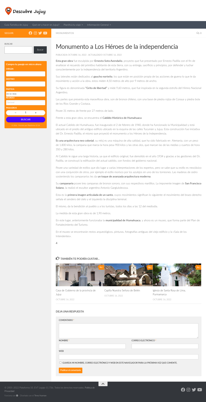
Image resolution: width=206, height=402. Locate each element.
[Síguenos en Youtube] (45, 33)
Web (61, 351)
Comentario (66, 320)
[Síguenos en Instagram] (35, 33)
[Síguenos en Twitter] (40, 33)
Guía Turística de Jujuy (16, 25)
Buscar (8, 44)
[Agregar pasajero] (35, 112)
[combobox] (25, 73)
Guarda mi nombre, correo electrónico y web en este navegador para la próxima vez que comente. (119, 363)
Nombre (64, 341)
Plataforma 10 (32, 125)
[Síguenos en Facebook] (30, 33)
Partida (10, 89)
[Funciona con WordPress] (17, 396)
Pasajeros (11, 108)
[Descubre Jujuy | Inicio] (26, 10)
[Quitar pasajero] (15, 112)
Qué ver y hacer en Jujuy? (45, 25)
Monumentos (65, 33)
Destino (10, 79)
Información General (98, 25)
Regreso (10, 98)
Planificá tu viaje (72, 25)
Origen (9, 69)
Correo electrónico (144, 341)
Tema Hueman (40, 396)
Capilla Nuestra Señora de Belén (122, 290)
